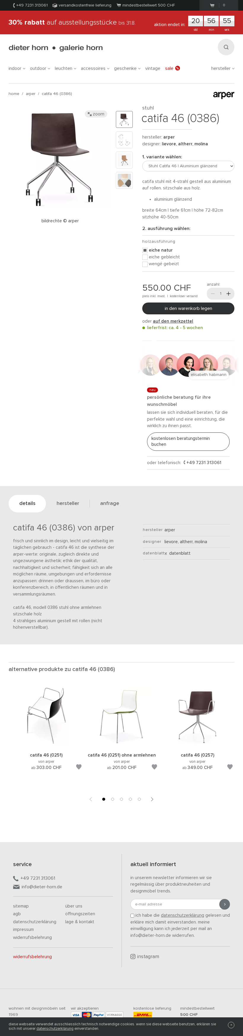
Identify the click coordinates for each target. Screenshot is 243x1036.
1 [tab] (104, 799)
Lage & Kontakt (79, 922)
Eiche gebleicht (164, 257)
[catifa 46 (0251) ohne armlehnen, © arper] (121, 745)
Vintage (152, 68)
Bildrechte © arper (60, 221)
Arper (30, 94)
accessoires (93, 68)
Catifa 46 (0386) (57, 94)
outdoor (38, 68)
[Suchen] (226, 47)
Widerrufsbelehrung (32, 937)
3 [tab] (121, 799)
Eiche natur (161, 250)
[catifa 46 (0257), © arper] (197, 745)
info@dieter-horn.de (42, 886)
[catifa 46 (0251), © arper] (46, 745)
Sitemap (21, 906)
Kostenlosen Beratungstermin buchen (180, 441)
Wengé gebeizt (164, 264)
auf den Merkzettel (173, 321)
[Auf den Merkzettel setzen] (78, 768)
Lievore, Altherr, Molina (185, 144)
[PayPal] (99, 1015)
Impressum (23, 929)
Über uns (73, 906)
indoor (15, 68)
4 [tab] (130, 799)
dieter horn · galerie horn (56, 48)
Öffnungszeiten (80, 914)
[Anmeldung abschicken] (224, 904)
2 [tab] (113, 799)
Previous (90, 799)
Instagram (148, 956)
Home (14, 94)
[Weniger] (213, 294)
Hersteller (221, 68)
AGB (17, 914)
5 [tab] (139, 799)
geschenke (125, 68)
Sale (169, 68)
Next (152, 799)
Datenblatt (179, 553)
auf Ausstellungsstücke (72, 22)
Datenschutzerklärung (34, 922)
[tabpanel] (46, 735)
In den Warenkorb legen (188, 308)
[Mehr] (228, 294)
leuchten (63, 68)
